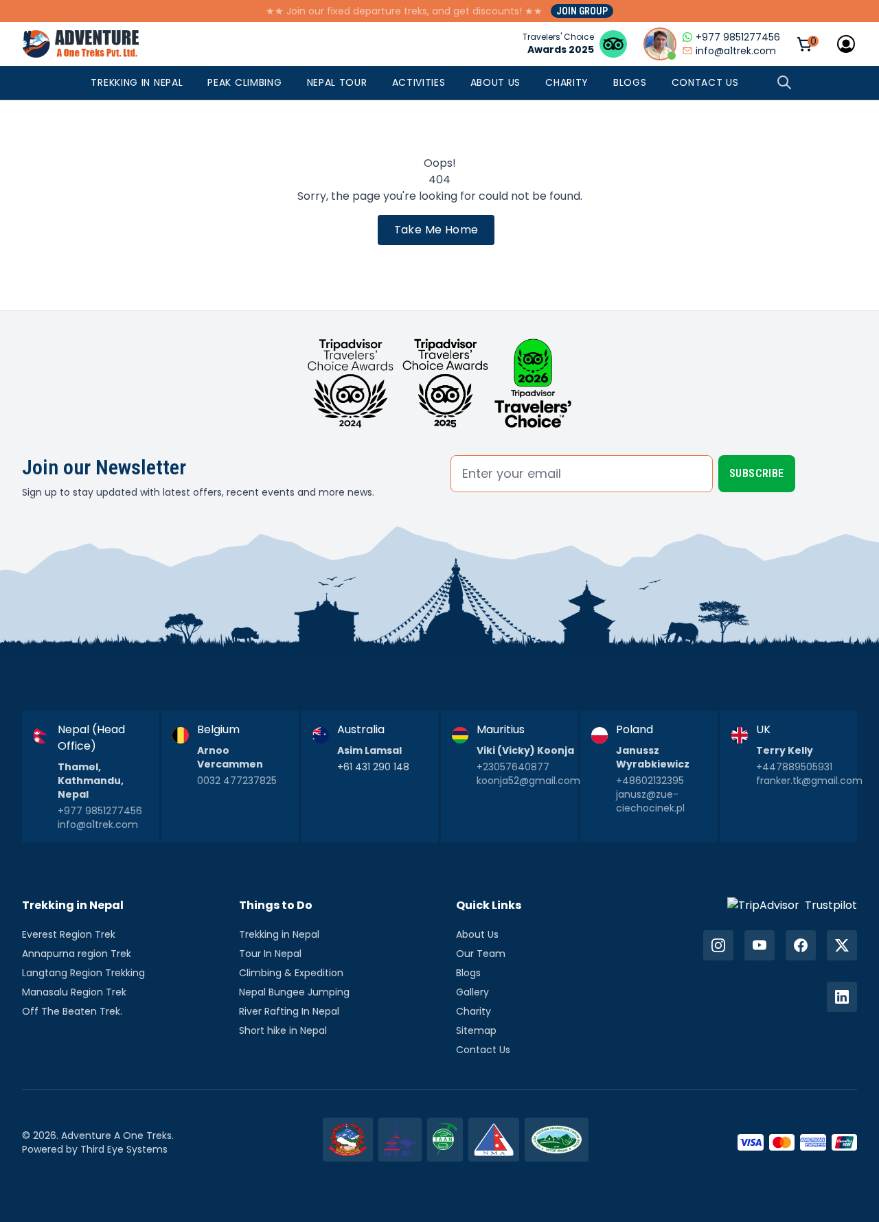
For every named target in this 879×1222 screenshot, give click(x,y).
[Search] (784, 83)
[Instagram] (718, 945)
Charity (567, 82)
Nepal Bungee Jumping (294, 992)
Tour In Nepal (270, 953)
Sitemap (476, 1030)
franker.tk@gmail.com (809, 780)
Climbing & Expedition (291, 973)
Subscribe (756, 473)
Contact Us (705, 82)
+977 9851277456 (100, 811)
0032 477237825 (237, 780)
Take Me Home (436, 230)
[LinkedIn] (842, 997)
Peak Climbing (244, 82)
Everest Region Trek (68, 934)
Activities (419, 82)
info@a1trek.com (98, 824)
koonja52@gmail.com (528, 780)
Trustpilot (831, 905)
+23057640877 (513, 767)
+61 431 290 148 (373, 767)
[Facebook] (801, 945)
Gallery (472, 992)
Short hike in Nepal (283, 1030)
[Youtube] (759, 945)
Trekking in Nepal (137, 82)
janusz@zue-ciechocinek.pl (650, 801)
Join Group (582, 10)
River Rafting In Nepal (289, 1011)
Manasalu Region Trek (74, 992)
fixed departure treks (377, 11)
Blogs (630, 82)
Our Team (480, 953)
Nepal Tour (337, 82)
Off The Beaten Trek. (72, 1011)
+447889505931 (794, 767)
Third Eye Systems (124, 1149)
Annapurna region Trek (76, 953)
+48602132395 (650, 780)
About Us (495, 82)
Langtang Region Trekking (83, 973)
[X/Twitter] (842, 945)
